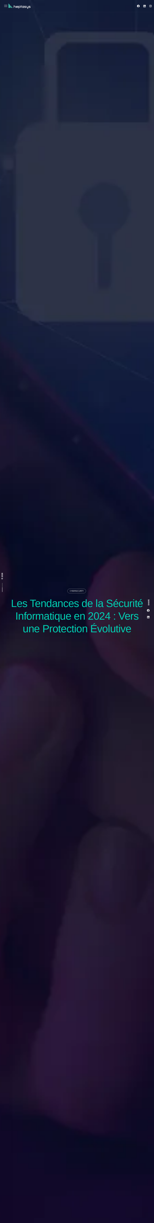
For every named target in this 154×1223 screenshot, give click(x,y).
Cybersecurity (77, 591)
